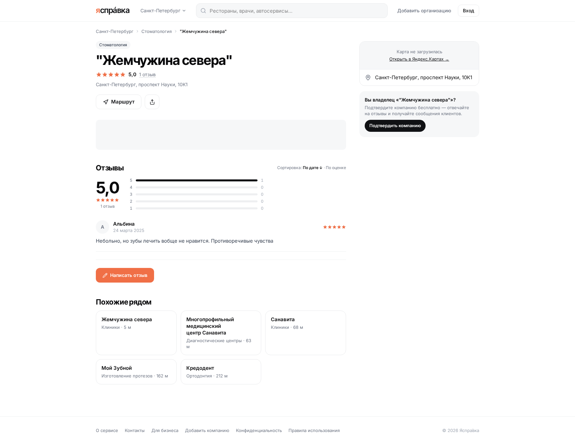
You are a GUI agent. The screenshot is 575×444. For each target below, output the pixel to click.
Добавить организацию (424, 10)
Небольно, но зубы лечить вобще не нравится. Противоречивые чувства (184, 241)
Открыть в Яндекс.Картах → (419, 59)
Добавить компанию (207, 430)
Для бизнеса (164, 430)
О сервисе (107, 430)
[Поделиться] (152, 102)
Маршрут (122, 102)
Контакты (135, 430)
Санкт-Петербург (160, 10)
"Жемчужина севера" (203, 31)
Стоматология (156, 31)
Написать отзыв (128, 275)
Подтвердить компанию (395, 125)
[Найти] (203, 10)
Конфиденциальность (259, 430)
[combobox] (292, 10)
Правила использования (314, 430)
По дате (313, 167)
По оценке (336, 167)
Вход (468, 10)
